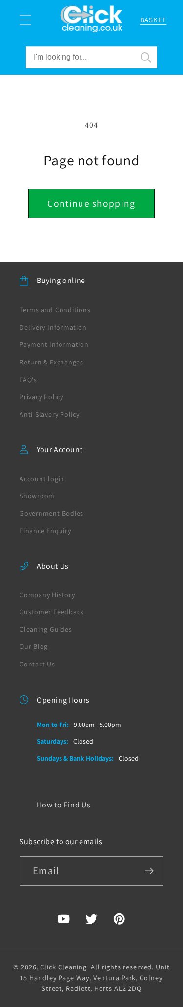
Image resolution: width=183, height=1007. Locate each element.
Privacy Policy (41, 396)
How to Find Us (64, 805)
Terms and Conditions (55, 309)
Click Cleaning (63, 966)
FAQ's (28, 379)
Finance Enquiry (45, 530)
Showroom (37, 495)
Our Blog (34, 646)
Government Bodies (51, 513)
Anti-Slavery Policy (50, 414)
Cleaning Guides (46, 629)
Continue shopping (91, 203)
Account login (42, 478)
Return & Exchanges (51, 362)
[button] (25, 20)
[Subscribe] (149, 871)
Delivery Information (53, 327)
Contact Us (37, 664)
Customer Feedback (52, 611)
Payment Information (54, 344)
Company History (47, 594)
